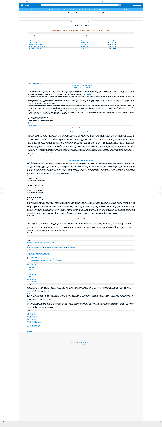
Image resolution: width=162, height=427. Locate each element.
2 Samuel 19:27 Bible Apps (33, 319)
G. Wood (83, 40)
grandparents (33, 281)
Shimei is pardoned (33, 256)
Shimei (88, 238)
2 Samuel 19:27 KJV (31, 317)
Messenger (36, 247)
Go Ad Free (3, 421)
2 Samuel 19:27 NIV (31, 312)
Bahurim (29, 242)
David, (34, 267)
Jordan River (42, 242)
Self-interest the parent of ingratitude (81, 160)
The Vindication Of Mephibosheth (81, 86)
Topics (79, 28)
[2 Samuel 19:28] (160, 193)
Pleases (46, 247)
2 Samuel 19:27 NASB (32, 316)
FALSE (28, 247)
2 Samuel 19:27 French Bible (33, 325)
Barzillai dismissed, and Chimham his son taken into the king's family (44, 258)
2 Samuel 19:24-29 (31, 269)
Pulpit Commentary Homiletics (35, 83)
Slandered (64, 247)
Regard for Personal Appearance (35, 44)
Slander (59, 247)
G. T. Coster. (84, 38)
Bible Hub (29, 331)
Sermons (75, 28)
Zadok (91, 238)
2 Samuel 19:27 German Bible (33, 326)
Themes (83, 28)
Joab (72, 238)
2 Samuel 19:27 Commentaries (34, 329)
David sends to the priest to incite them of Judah (39, 254)
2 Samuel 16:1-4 (89, 94)
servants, (33, 272)
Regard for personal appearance (81, 220)
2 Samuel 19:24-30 (77, 87)
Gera (65, 238)
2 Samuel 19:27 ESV (31, 314)
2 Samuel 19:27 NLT (31, 313)
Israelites (69, 238)
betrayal (32, 276)
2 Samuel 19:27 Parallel (32, 321)
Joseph (75, 238)
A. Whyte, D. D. (84, 42)
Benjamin (49, 238)
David (62, 238)
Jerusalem (36, 242)
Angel (32, 247)
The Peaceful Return (32, 37)
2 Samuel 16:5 (95, 101)
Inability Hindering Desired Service (36, 40)
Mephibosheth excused (34, 257)
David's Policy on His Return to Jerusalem (37, 35)
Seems (49, 247)
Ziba (98, 238)
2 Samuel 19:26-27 (31, 274)
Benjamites (53, 238)
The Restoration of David (33, 38)
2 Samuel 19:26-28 (31, 279)
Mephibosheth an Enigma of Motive (36, 42)
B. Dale (82, 48)
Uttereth (68, 247)
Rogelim (52, 242)
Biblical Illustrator (32, 125)
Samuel (29, 301)
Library (87, 28)
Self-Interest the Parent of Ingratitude (36, 46)
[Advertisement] (81, 75)
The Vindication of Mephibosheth (35, 48)
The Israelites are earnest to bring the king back (38, 253)
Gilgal (32, 242)
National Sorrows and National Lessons (36, 286)
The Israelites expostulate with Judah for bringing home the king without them (46, 260)
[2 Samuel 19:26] (1, 193)
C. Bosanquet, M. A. (85, 37)
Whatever (73, 247)
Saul (86, 238)
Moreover (41, 247)
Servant (53, 247)
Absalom (37, 238)
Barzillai (44, 238)
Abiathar (29, 238)
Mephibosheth (81, 238)
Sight (56, 247)
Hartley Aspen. (84, 44)
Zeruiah (95, 238)
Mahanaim (47, 242)
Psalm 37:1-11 (32, 123)
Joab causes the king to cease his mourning (38, 251)
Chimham (59, 238)
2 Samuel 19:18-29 (31, 264)
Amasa (40, 238)
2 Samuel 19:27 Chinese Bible (34, 324)
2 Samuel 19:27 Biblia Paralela (34, 322)
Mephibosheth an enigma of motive (81, 132)
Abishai (33, 238)
